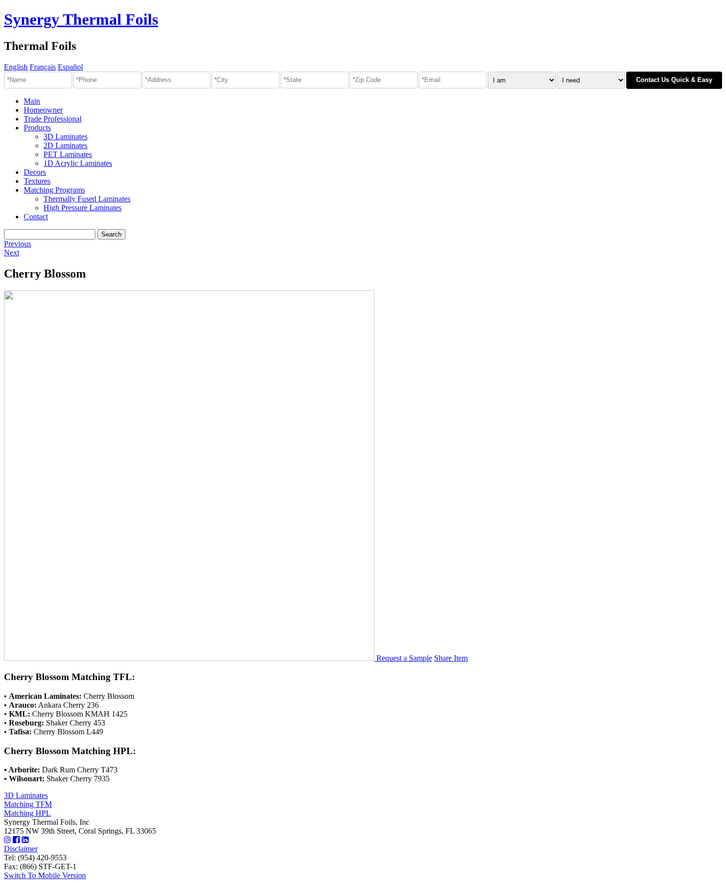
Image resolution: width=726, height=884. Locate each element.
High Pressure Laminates (82, 207)
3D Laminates (65, 136)
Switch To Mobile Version (45, 875)
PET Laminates (67, 154)
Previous (17, 244)
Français (43, 67)
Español (70, 67)
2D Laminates (65, 145)
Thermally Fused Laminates (86, 199)
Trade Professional (52, 119)
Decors (35, 172)
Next (11, 252)
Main (32, 101)
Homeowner (43, 110)
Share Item (451, 658)
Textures (37, 181)
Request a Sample (404, 658)
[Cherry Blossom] (190, 658)
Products (37, 127)
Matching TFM (28, 804)
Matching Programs (54, 190)
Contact (36, 216)
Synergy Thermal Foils (81, 19)
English (16, 67)
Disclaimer (21, 848)
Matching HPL (27, 813)
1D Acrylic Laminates (77, 163)
